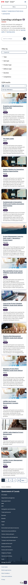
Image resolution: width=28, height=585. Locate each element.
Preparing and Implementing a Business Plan (13, 107)
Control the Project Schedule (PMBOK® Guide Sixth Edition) (13, 304)
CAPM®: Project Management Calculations (12, 461)
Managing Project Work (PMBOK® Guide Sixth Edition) (13, 369)
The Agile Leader (8, 138)
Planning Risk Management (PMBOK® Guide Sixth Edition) (13, 337)
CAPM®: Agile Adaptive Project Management (13, 433)
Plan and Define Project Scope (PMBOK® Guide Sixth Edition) (13, 272)
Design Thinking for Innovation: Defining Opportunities (13, 170)
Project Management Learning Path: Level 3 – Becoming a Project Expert (13, 238)
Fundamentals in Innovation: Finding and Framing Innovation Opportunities (13, 204)
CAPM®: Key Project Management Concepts (10, 402)
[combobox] (6, 86)
